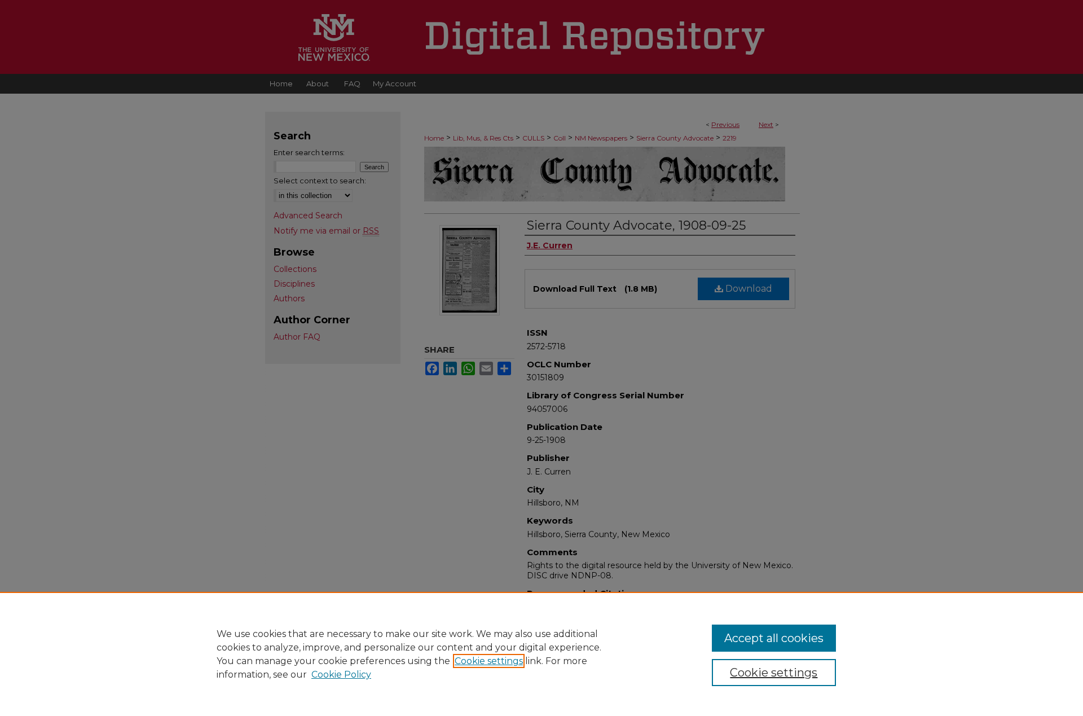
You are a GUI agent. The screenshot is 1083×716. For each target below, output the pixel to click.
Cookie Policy (341, 674)
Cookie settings (489, 661)
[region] (541, 654)
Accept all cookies (774, 638)
